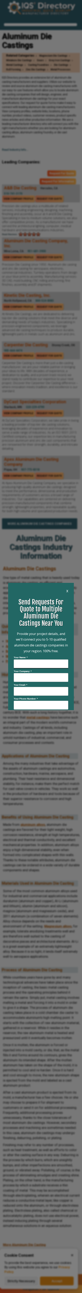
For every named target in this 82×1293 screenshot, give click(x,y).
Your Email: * (20, 685)
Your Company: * (23, 671)
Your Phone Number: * (26, 699)
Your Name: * (21, 657)
